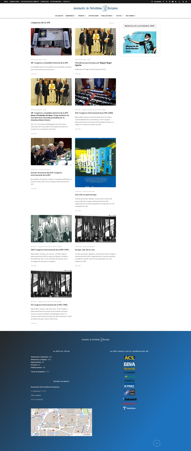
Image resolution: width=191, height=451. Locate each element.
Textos (118, 16)
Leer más (33, 74)
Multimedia (130, 16)
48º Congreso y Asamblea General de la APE (49, 63)
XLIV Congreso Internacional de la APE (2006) (94, 113)
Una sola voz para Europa (85, 195)
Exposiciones (94, 16)
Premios (81, 16)
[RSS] (175, 2)
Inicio (6, 1)
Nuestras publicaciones (45, 169)
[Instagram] (169, 2)
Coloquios (59, 16)
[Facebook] (163, 2)
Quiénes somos (14, 1)
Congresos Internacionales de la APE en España (94, 109)
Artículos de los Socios (36, 59)
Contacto (66, 1)
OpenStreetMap (78, 435)
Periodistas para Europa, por (93, 64)
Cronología (45, 1)
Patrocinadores (55, 1)
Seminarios (70, 16)
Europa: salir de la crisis (85, 250)
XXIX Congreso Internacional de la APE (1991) (50, 250)
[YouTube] (172, 2)
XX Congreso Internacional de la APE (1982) (49, 305)
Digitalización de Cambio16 (30, 1)
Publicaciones (106, 16)
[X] (166, 2)
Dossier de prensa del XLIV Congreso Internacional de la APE (46, 174)
